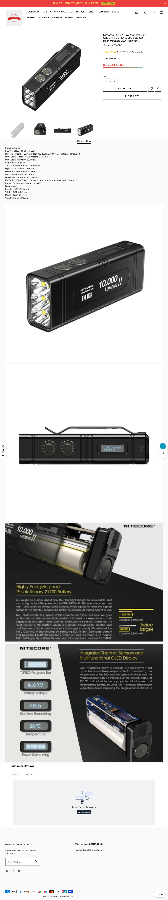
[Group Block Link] (119, 848)
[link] (154, 12)
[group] (17, 130)
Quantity (106, 76)
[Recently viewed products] (163, 446)
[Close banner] (165, 3)
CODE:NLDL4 (108, 3)
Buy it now (132, 96)
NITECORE (116, 45)
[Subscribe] (35, 862)
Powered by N (55, 896)
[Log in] (136, 12)
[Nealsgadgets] (14, 18)
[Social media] (163, 453)
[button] (144, 12)
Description (84, 141)
